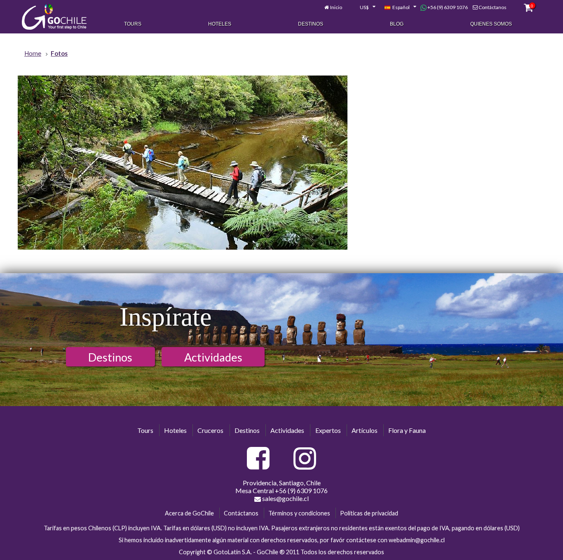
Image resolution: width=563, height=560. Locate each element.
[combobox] (363, 7)
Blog (396, 24)
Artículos (365, 430)
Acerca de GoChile (189, 513)
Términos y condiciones (299, 513)
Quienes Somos (491, 24)
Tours (132, 24)
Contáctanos (493, 7)
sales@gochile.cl (285, 498)
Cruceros (210, 430)
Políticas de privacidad (369, 513)
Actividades (213, 357)
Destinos (310, 24)
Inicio (336, 7)
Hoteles (219, 24)
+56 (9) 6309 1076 (447, 7)
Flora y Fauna (407, 430)
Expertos (328, 430)
